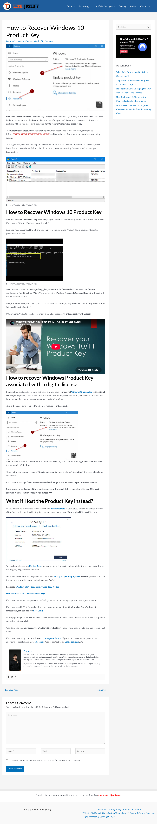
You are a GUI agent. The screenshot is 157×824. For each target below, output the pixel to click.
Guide (69, 6)
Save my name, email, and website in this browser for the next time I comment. (45, 760)
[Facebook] (8, 677)
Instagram (49, 638)
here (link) (38, 610)
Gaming (122, 6)
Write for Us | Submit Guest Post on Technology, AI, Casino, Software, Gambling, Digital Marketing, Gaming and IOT (119, 815)
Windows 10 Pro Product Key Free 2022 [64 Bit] (37, 587)
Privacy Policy (115, 809)
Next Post (103, 690)
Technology (84, 6)
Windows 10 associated (81, 392)
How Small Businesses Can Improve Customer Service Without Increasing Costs (133, 109)
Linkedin (75, 642)
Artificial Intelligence (105, 6)
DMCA (138, 809)
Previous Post (10, 690)
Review (133, 6)
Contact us (145, 6)
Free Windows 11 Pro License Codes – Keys (25, 593)
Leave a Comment (14, 41)
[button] (73, 6)
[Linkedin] (12, 677)
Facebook (39, 642)
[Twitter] (15, 677)
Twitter (58, 638)
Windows (29, 41)
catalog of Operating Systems (67, 576)
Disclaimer (102, 809)
